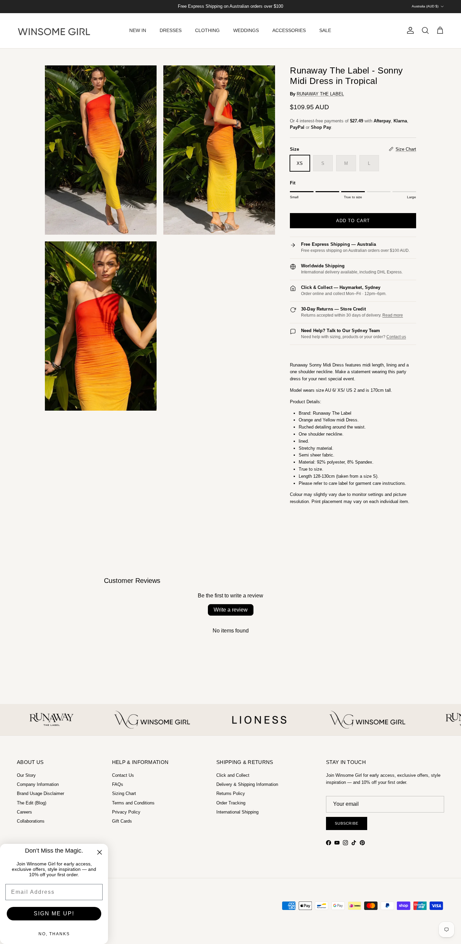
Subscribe (346, 823)
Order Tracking (230, 802)
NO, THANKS (54, 934)
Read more (392, 315)
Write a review (231, 610)
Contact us (396, 336)
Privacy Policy (126, 812)
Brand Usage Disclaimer (40, 793)
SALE (325, 30)
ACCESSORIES (289, 30)
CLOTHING (207, 30)
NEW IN (137, 30)
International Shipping (237, 812)
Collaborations (31, 821)
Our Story (26, 775)
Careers (24, 812)
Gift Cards (122, 821)
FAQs (117, 784)
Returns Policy (230, 793)
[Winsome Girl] (54, 30)
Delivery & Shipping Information (247, 784)
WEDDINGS (246, 30)
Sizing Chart (124, 793)
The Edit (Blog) (31, 802)
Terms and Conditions (133, 802)
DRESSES (171, 30)
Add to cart (353, 220)
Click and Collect (232, 775)
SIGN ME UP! (54, 913)
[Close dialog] (99, 852)
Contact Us (123, 775)
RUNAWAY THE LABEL (320, 93)
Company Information (38, 784)
